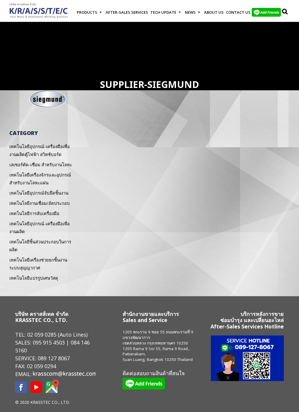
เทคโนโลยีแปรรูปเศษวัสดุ (33, 278)
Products (87, 12)
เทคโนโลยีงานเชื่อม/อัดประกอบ (39, 203)
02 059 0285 (41, 334)
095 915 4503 (49, 342)
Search (285, 12)
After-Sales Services (127, 12)
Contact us (238, 12)
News (190, 12)
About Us (214, 12)
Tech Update (163, 12)
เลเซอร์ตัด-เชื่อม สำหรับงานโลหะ (40, 164)
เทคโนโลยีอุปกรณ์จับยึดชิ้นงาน (38, 193)
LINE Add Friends (266, 12)
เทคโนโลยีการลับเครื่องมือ (34, 213)
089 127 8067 (54, 358)
